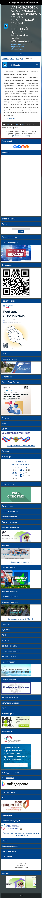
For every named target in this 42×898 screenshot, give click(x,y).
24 (18, 476)
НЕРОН (15, 124)
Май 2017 (21, 462)
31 (18, 478)
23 (16, 476)
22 (13, 476)
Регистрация (18, 136)
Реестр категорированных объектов (21, 446)
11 (21, 470)
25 (22, 59)
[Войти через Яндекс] (23, 146)
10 (18, 470)
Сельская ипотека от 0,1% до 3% (21, 619)
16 (16, 473)
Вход (27, 136)
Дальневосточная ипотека (21, 562)
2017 (12, 59)
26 (23, 476)
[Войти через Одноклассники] (27, 146)
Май (17, 59)
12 (23, 470)
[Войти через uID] (15, 146)
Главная (5, 59)
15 (13, 473)
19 (23, 473)
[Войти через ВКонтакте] (19, 146)
